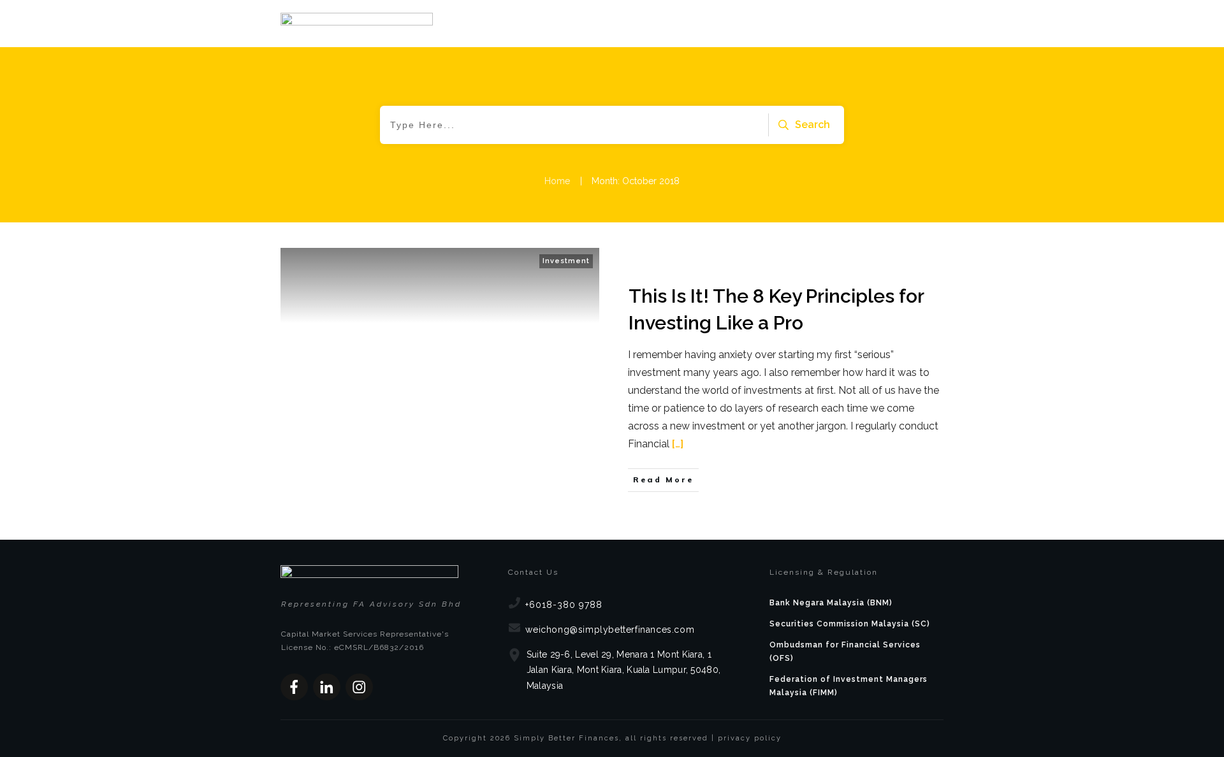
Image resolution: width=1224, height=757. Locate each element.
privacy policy (750, 738)
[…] (677, 444)
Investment (566, 261)
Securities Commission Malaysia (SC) (849, 623)
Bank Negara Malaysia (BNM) (830, 602)
